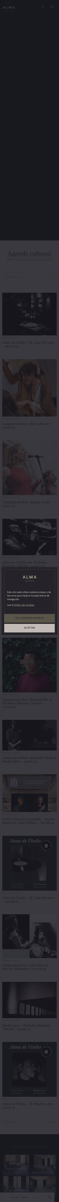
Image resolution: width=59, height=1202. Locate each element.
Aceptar (29, 628)
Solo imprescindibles (29, 618)
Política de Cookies (24, 605)
